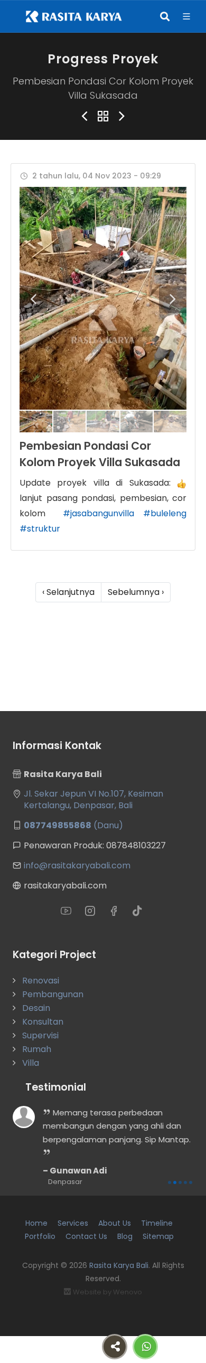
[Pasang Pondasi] (103, 298)
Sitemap (158, 1236)
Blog (125, 1236)
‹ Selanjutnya (68, 592)
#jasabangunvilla (98, 513)
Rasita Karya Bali (118, 1265)
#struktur (40, 529)
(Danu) (73, 825)
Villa (30, 1063)
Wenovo (127, 1292)
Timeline (157, 1223)
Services (73, 1223)
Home (36, 1223)
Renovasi (40, 980)
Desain (36, 1008)
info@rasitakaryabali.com (77, 865)
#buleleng (164, 513)
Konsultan (42, 1022)
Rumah (36, 1049)
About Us (114, 1223)
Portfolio (40, 1236)
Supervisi (40, 1035)
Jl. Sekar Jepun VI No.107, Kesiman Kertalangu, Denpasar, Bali (93, 799)
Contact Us (86, 1236)
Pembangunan (52, 994)
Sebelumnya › (136, 592)
